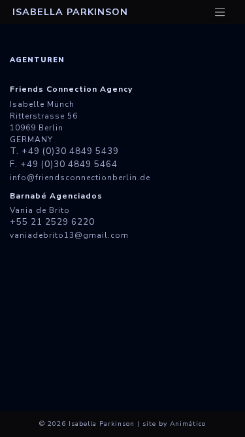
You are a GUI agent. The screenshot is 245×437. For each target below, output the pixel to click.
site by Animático (174, 423)
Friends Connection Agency (71, 89)
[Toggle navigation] (220, 12)
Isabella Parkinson (70, 11)
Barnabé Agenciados (56, 196)
